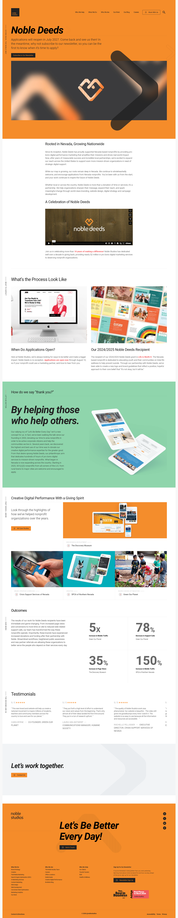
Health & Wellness (84, 877)
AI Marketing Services (17, 879)
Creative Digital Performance (53, 879)
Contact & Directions (18, 914)
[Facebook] (164, 828)
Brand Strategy (15, 869)
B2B (80, 874)
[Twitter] (164, 818)
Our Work (116, 12)
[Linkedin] (164, 823)
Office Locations (50, 874)
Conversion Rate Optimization (20, 890)
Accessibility (151, 914)
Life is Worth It (145, 357)
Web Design (14, 885)
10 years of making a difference (88, 251)
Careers (136, 12)
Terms (159, 914)
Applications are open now (56, 360)
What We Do (92, 12)
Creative (13, 872)
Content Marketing (16, 882)
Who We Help (79, 12)
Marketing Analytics (17, 892)
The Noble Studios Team (52, 869)
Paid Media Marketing (17, 874)
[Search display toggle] (164, 12)
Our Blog (127, 12)
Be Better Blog (49, 882)
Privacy (164, 914)
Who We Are (105, 12)
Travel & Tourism (84, 872)
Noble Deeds (49, 877)
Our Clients (82, 869)
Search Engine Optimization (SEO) (21, 877)
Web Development (16, 887)
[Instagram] (164, 813)
